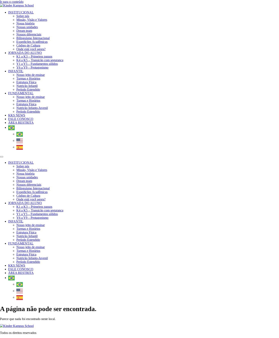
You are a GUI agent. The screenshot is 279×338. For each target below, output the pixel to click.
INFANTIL (15, 71)
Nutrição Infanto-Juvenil (32, 108)
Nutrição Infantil (27, 86)
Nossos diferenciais (28, 34)
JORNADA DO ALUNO (25, 52)
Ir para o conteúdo (11, 1)
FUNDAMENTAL (20, 93)
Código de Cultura (28, 45)
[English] (20, 140)
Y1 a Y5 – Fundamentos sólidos (37, 64)
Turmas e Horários (28, 78)
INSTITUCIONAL (21, 12)
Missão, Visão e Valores (31, 19)
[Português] (12, 127)
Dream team (24, 30)
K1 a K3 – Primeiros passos (34, 56)
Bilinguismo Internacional (33, 38)
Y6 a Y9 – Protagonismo (32, 67)
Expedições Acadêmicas (32, 41)
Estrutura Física (26, 82)
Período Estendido (28, 89)
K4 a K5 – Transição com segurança (39, 60)
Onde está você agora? (31, 49)
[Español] (20, 147)
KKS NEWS (16, 115)
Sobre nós (22, 16)
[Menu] (1, 156)
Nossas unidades (27, 27)
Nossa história (25, 23)
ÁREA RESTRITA (21, 122)
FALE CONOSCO (20, 119)
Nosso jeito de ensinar (30, 75)
